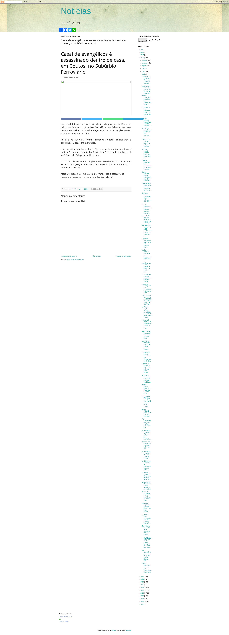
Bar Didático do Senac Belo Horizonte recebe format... (146, 530)
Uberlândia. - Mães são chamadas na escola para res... (146, 89)
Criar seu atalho (63, 621)
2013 (142, 601)
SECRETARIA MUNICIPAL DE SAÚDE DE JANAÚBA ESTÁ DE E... (146, 231)
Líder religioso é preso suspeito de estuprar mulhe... (146, 278)
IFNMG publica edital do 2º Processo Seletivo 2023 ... (146, 389)
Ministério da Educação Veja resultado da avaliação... (146, 435)
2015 (142, 596)
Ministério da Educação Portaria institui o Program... (146, 455)
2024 (142, 55)
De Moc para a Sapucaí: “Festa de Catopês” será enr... (146, 80)
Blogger (128, 630)
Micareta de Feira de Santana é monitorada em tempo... (146, 219)
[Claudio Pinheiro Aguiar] (60, 619)
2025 (142, 52)
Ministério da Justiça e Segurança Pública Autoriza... (146, 476)
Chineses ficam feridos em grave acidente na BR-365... (146, 197)
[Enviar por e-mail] (92, 189)
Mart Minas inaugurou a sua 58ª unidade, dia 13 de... (146, 378)
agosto (144, 66)
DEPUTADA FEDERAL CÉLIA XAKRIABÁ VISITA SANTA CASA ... (146, 401)
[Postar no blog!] (95, 189)
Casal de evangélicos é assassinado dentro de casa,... (146, 288)
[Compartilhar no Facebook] (99, 189)
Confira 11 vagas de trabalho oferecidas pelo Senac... (146, 507)
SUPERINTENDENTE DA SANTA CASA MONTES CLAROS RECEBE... (146, 542)
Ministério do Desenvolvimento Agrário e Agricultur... (146, 485)
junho (144, 68)
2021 (142, 579)
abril (143, 74)
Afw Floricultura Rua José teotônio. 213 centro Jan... (146, 423)
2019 (142, 585)
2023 (142, 58)
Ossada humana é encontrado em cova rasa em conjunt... (146, 209)
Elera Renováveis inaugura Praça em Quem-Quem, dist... (146, 556)
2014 (142, 599)
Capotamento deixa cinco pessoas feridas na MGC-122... (146, 187)
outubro (145, 60)
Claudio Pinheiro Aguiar (65, 616)
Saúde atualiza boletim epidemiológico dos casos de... (146, 176)
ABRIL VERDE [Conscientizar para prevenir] (146, 413)
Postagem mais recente (69, 256)
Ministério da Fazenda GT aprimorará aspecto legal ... (146, 465)
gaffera (114, 630)
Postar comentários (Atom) (75, 259)
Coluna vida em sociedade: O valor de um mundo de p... (146, 111)
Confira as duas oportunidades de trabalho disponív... (146, 519)
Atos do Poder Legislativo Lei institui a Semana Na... (146, 445)
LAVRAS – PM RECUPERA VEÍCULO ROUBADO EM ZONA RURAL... (146, 300)
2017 (142, 590)
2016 (142, 593)
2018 (142, 587)
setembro (145, 63)
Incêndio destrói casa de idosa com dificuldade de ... (146, 153)
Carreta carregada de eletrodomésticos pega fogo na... (146, 165)
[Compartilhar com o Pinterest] (102, 189)
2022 (142, 576)
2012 (142, 604)
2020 (142, 582)
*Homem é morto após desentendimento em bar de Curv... (146, 324)
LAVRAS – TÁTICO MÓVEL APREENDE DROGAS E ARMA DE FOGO (146, 312)
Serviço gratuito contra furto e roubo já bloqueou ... (146, 122)
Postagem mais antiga (123, 256)
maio (144, 71)
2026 (142, 49)
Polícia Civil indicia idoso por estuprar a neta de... (146, 143)
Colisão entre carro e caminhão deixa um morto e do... (146, 267)
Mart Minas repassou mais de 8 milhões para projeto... (146, 345)
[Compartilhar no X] (97, 189)
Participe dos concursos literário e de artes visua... (146, 335)
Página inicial (96, 256)
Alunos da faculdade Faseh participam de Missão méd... (146, 496)
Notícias (76, 11)
